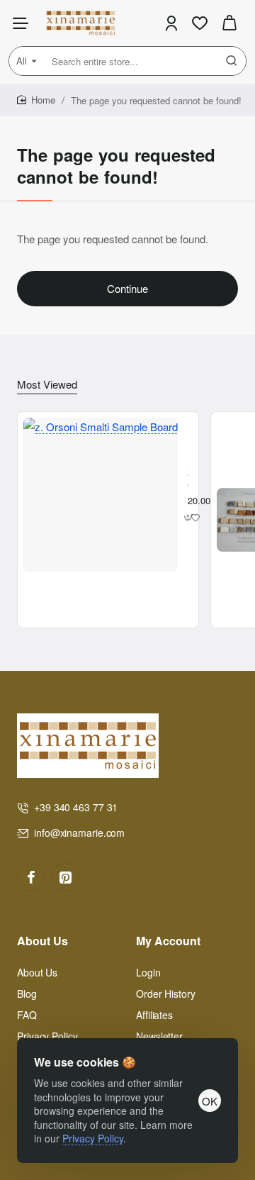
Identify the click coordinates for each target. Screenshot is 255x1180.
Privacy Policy (92, 1138)
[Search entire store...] (231, 61)
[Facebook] (31, 877)
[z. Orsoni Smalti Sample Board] (100, 495)
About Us (42, 941)
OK (209, 1100)
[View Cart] (229, 23)
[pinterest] (65, 877)
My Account (168, 941)
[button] (189, 517)
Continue (127, 288)
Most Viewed (47, 384)
